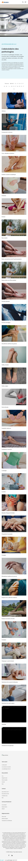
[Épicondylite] (14, 229)
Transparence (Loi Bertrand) (7, 820)
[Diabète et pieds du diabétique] (14, 166)
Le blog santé (4, 764)
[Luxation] (14, 483)
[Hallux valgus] (14, 377)
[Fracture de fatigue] (14, 314)
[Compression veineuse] (14, 123)
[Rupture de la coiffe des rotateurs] (14, 589)
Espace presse (4, 806)
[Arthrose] (14, 102)
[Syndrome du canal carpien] (14, 694)
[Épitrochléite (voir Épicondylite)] (14, 271)
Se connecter (4, 804)
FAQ (2, 797)
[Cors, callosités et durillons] (14, 144)
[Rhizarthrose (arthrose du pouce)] (14, 567)
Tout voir (7, 83)
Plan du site (4, 816)
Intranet (3, 808)
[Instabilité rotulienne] (14, 419)
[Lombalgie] (14, 462)
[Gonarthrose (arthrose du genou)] (14, 335)
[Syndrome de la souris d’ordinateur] (14, 673)
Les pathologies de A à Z (6, 768)
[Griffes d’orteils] (14, 356)
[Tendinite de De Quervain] (14, 737)
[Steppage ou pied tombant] (14, 652)
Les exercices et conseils (6, 766)
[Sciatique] (14, 631)
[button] (25, 2)
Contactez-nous (4, 795)
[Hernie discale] (14, 398)
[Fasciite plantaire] (14, 292)
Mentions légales (5, 818)
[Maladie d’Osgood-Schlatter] (14, 504)
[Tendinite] (14, 715)
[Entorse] (14, 208)
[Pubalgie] (14, 546)
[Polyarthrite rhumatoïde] (14, 525)
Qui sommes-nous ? (5, 791)
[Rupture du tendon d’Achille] (14, 610)
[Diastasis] (14, 187)
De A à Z (12, 83)
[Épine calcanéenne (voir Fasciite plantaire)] (14, 250)
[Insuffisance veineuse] (14, 440)
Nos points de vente (5, 793)
